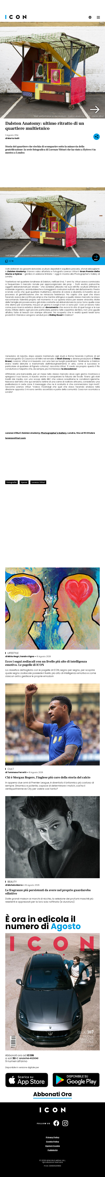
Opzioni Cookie (52, 1146)
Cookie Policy (52, 1141)
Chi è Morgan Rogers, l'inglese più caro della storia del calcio (47, 777)
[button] (95, 109)
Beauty (12, 881)
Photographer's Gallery (53, 433)
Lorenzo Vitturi (38, 482)
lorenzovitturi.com (15, 438)
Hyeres (24, 482)
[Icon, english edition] (90, 18)
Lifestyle (13, 653)
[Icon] (15, 18)
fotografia (12, 482)
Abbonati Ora (52, 1094)
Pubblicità (52, 1150)
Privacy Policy (52, 1137)
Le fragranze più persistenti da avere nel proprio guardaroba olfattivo (48, 892)
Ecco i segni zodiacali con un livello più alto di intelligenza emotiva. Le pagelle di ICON (46, 663)
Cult (11, 769)
